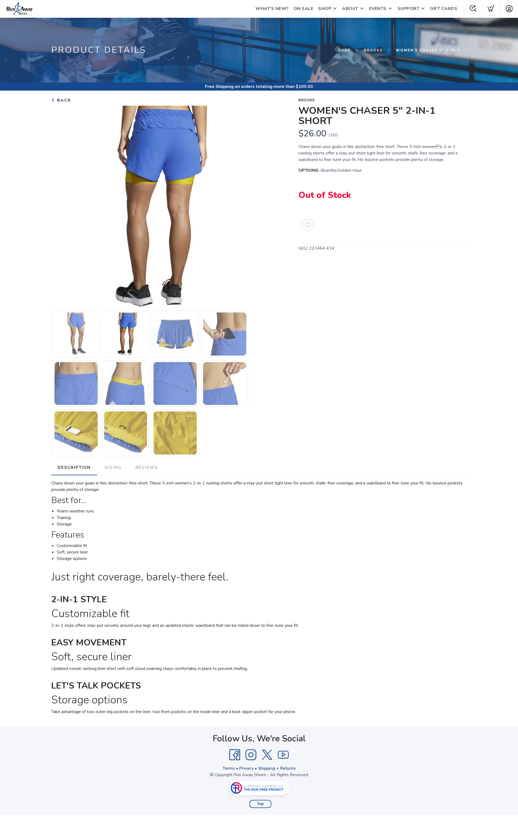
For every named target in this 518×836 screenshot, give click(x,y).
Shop (344, 50)
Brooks (373, 50)
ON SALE (303, 9)
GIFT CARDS (443, 9)
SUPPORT (408, 9)
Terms (229, 768)
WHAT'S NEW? (272, 9)
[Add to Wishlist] (307, 225)
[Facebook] (235, 755)
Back (63, 100)
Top (260, 803)
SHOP (324, 9)
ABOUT (350, 9)
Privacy (246, 768)
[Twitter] (267, 755)
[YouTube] (283, 755)
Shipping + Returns (277, 768)
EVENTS (378, 9)
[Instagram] (251, 755)
